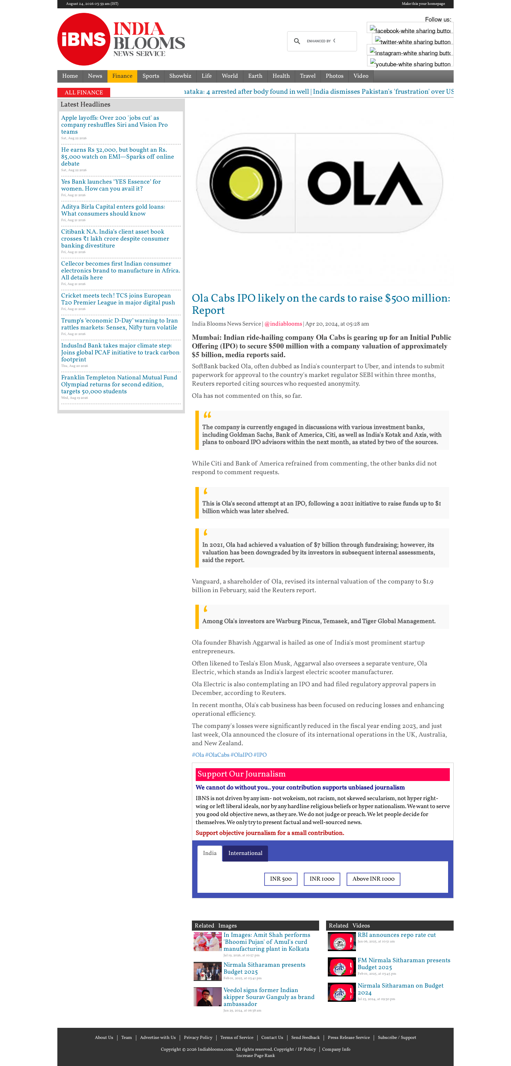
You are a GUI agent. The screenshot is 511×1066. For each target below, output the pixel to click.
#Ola (198, 755)
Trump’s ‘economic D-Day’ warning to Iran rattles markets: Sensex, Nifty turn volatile (119, 324)
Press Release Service (349, 1038)
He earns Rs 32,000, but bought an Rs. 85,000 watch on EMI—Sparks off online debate (117, 157)
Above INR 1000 (373, 879)
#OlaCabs (217, 755)
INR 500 (281, 879)
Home (70, 76)
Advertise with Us (158, 1038)
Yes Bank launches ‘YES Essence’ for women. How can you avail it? (111, 185)
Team (126, 1038)
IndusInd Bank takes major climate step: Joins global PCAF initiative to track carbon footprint (120, 353)
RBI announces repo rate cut (397, 935)
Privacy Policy (198, 1038)
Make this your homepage (423, 4)
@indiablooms (283, 324)
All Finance (84, 93)
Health (281, 76)
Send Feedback (305, 1038)
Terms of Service (236, 1038)
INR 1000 (322, 879)
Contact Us (272, 1038)
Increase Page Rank (255, 1056)
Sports (151, 76)
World (230, 76)
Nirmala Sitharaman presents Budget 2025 (265, 968)
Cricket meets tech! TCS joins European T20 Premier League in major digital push (118, 299)
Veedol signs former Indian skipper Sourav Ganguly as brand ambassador (269, 997)
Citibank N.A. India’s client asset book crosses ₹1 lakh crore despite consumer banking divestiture (115, 239)
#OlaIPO (241, 755)
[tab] (209, 854)
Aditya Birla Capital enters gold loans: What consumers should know (113, 210)
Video (361, 76)
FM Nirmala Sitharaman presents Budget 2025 (404, 964)
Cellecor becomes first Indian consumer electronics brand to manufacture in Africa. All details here (120, 271)
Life (207, 76)
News (95, 76)
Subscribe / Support (397, 1038)
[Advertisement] (121, 713)
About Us (104, 1038)
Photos (334, 76)
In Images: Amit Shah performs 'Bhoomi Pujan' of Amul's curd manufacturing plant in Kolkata (267, 942)
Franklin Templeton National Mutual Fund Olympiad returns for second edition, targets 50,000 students (119, 384)
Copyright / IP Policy (295, 1050)
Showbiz (180, 76)
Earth (255, 76)
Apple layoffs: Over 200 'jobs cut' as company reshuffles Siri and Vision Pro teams (114, 125)
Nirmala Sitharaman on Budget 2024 (401, 989)
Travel (308, 76)
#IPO (260, 755)
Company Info (336, 1050)
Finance (122, 76)
